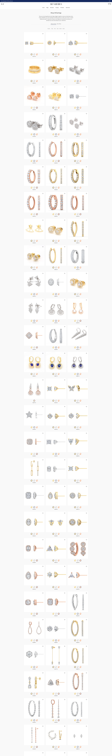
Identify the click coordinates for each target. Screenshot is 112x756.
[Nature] (60, 27)
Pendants (62, 7)
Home (43, 7)
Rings (47, 7)
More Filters (59, 23)
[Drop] (52, 27)
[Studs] (63, 27)
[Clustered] (49, 27)
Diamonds (68, 7)
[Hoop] (58, 27)
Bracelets (52, 7)
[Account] (3, 4)
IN (110, 1)
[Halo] (55, 27)
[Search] (1, 4)
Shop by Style (53, 23)
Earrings (57, 7)
